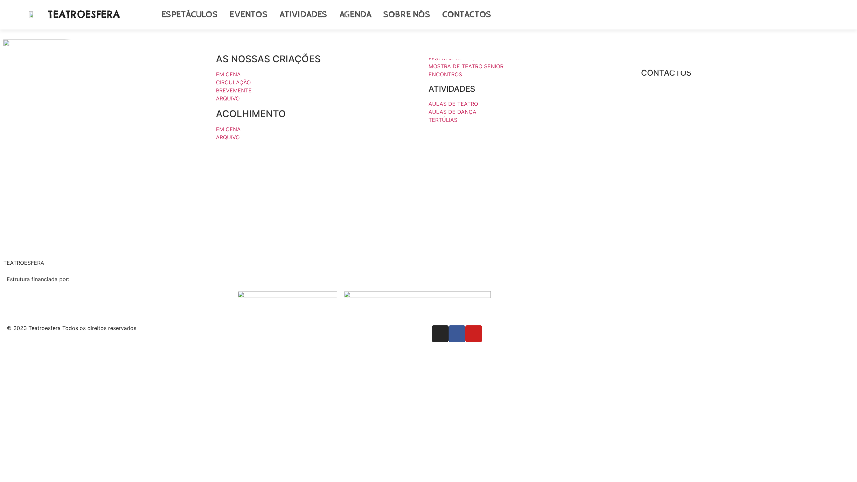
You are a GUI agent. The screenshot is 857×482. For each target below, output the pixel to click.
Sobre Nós (406, 15)
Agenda (355, 15)
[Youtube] (829, 15)
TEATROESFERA (84, 14)
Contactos (466, 15)
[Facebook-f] (815, 15)
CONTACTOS (666, 73)
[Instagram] (801, 15)
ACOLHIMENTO (251, 113)
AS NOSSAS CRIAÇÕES (268, 59)
